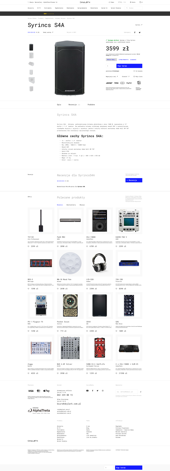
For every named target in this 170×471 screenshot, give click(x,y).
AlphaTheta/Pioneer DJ (50, 2)
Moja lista (139, 76)
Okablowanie (60, 433)
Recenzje (74, 104)
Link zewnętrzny (91, 435)
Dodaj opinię (47, 32)
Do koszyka (139, 71)
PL (123, 2)
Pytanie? (124, 76)
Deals (88, 430)
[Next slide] (75, 96)
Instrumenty (60, 430)
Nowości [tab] (60, 205)
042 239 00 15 (65, 394)
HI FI (58, 428)
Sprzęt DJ (60, 439)
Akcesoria (60, 426)
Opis (59, 104)
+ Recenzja (132, 180)
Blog (87, 428)
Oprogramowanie (61, 435)
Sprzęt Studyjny (62, 441)
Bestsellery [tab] (71, 205)
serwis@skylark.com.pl (64, 411)
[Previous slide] (63, 96)
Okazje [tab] (82, 205)
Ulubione (89, 432)
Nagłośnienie (61, 432)
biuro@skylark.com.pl (69, 403)
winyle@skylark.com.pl (64, 413)
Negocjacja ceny (111, 76)
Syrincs (137, 25)
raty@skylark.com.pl (63, 409)
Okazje (32, 2)
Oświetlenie (60, 437)
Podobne (91, 104)
